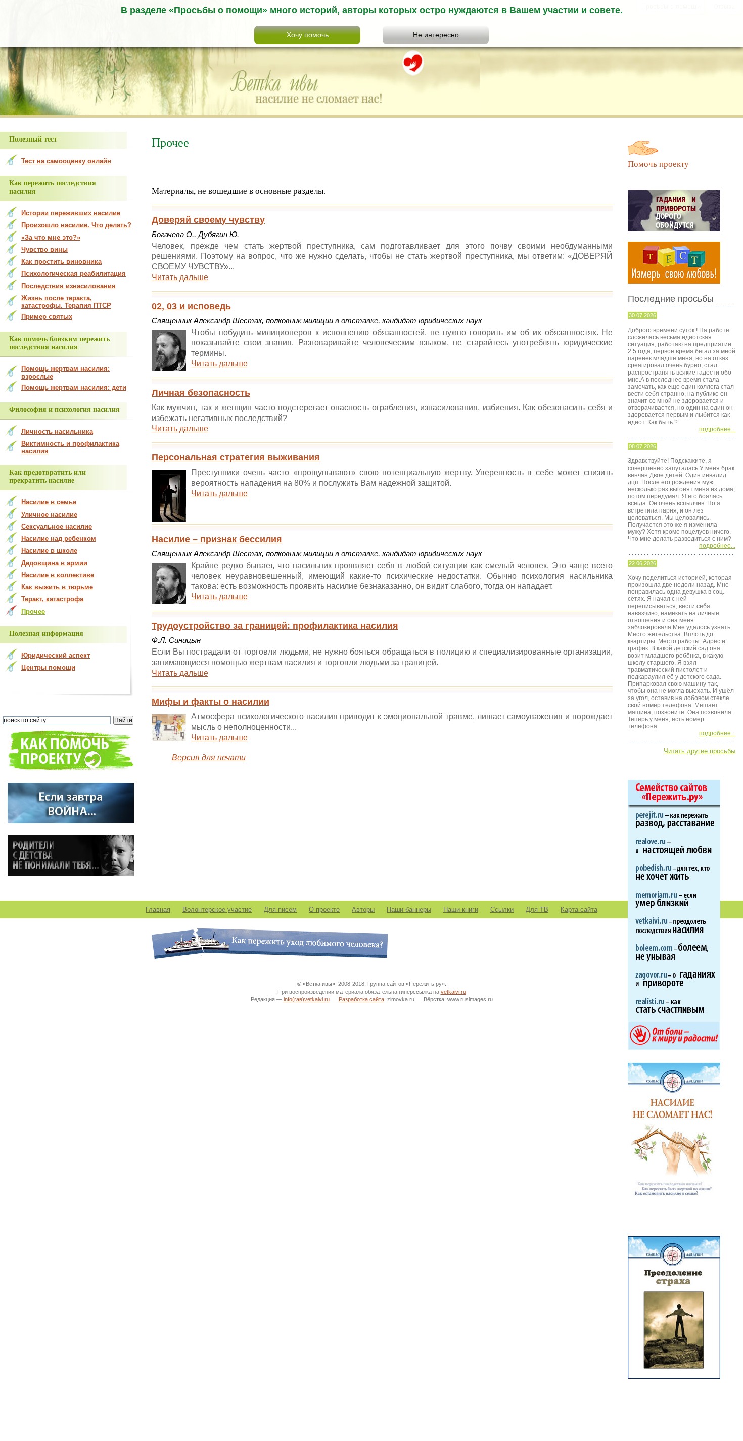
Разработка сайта (361, 999)
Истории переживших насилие (70, 213)
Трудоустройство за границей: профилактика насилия (275, 626)
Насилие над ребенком (58, 538)
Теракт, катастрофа (52, 599)
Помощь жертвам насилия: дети (73, 387)
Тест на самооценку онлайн (66, 161)
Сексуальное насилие (56, 526)
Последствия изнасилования (68, 286)
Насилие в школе (49, 550)
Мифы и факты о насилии (210, 701)
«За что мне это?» (50, 237)
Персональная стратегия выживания (236, 457)
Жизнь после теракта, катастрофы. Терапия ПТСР (66, 301)
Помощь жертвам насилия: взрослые (65, 372)
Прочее (33, 611)
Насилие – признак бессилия (217, 539)
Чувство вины (44, 249)
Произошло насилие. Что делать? (76, 225)
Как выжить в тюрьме (57, 587)
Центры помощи (48, 667)
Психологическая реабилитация (73, 273)
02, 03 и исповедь (191, 306)
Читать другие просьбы (699, 751)
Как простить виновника (61, 261)
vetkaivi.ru (453, 992)
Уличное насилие (49, 514)
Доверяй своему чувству (208, 220)
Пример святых (46, 316)
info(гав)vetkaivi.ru (307, 999)
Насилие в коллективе (57, 575)
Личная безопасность (201, 393)
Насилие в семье (48, 502)
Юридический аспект (55, 655)
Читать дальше (180, 277)
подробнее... (717, 429)
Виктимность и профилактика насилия (70, 447)
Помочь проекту (658, 163)
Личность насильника (57, 431)
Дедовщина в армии (54, 563)
